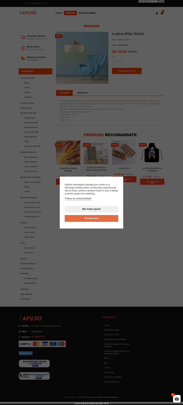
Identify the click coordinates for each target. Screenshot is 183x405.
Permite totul (91, 218)
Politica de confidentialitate (78, 198)
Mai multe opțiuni (91, 209)
